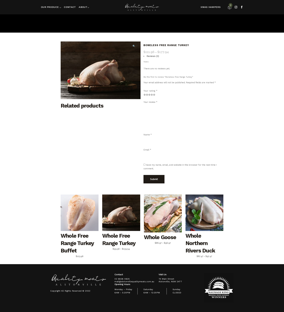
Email (147, 149)
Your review (150, 102)
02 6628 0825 (122, 279)
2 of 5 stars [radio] (145, 94)
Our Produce (50, 7)
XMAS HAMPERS (211, 7)
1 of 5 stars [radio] (144, 94)
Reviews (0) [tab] (153, 56)
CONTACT (70, 7)
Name (147, 134)
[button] (135, 46)
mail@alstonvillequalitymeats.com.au (134, 281)
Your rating (150, 90)
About (83, 7)
